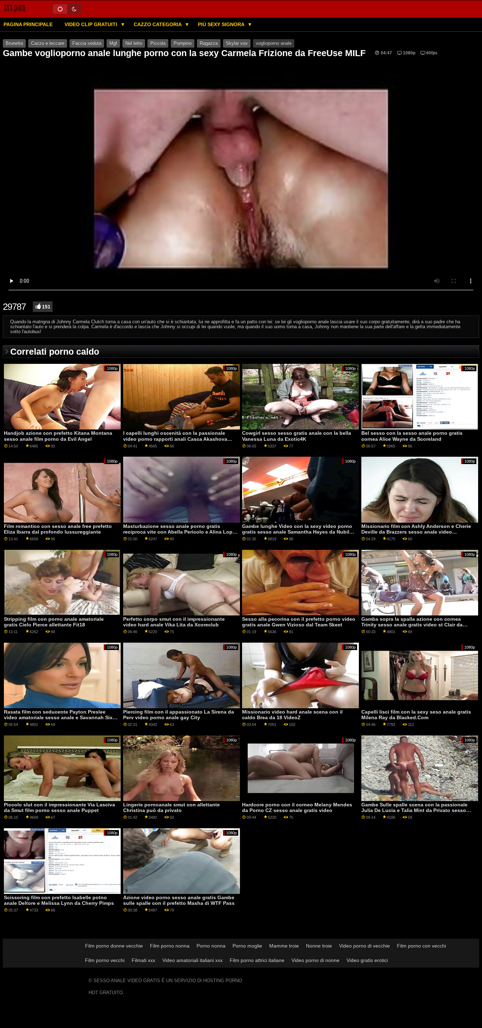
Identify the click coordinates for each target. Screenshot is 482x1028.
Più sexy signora (222, 24)
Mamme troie (284, 946)
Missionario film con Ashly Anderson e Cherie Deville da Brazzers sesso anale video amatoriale (416, 532)
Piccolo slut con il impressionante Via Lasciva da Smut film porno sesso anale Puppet (59, 807)
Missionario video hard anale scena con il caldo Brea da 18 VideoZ (292, 715)
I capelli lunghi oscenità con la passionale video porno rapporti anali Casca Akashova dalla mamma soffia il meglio (175, 438)
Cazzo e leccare (47, 43)
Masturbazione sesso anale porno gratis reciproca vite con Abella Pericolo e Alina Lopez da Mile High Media (180, 532)
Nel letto (133, 43)
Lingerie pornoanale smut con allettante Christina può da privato (171, 807)
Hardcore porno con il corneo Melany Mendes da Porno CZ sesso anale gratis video (297, 807)
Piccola (157, 43)
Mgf (113, 43)
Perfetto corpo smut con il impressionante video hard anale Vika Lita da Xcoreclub (174, 622)
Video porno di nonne (315, 960)
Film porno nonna (169, 946)
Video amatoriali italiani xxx (192, 960)
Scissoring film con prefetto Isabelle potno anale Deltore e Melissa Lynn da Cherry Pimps (59, 900)
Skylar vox (237, 43)
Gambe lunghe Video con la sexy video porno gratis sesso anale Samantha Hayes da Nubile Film (297, 532)
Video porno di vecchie (364, 946)
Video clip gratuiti (92, 24)
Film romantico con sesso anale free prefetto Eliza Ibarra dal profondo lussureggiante (58, 529)
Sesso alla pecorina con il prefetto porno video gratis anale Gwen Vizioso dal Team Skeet (298, 622)
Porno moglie (247, 946)
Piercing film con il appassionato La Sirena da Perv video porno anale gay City (178, 715)
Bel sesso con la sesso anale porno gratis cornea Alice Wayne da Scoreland (412, 436)
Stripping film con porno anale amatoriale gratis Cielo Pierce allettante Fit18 (54, 622)
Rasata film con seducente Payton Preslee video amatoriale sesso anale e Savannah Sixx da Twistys (59, 717)
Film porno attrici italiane (257, 960)
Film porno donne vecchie (114, 946)
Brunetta (14, 43)
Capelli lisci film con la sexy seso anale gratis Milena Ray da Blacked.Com (416, 715)
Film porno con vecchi (421, 946)
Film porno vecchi (105, 960)
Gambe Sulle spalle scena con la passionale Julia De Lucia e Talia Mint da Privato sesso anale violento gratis (414, 810)
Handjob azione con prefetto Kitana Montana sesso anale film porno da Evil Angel (58, 436)
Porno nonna (211, 946)
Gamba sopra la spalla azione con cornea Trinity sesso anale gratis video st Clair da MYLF (412, 624)
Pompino (183, 43)
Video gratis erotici (367, 960)
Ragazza (209, 43)
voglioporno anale (273, 43)
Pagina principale (28, 24)
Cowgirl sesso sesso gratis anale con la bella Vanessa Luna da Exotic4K (296, 436)
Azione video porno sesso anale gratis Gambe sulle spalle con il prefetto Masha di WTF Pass (179, 900)
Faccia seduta (86, 43)
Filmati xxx (143, 960)
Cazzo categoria (158, 24)
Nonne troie (319, 946)
